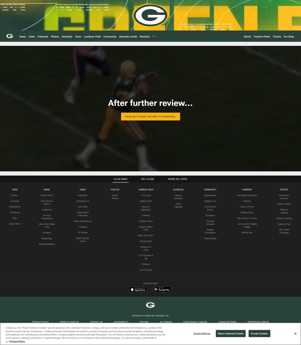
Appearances (210, 195)
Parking (145, 215)
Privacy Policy (40, 322)
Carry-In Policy (247, 206)
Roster (15, 195)
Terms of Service (69, 322)
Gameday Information (247, 195)
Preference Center (258, 322)
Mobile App (46, 238)
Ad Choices (166, 322)
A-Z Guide (146, 195)
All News (47, 232)
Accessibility (121, 322)
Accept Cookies (259, 333)
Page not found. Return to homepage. (150, 116)
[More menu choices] (153, 36)
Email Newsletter (47, 244)
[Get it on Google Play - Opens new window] (162, 291)
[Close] (295, 334)
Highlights (82, 195)
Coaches (15, 201)
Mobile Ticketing (284, 218)
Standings (15, 212)
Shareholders (210, 238)
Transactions (15, 206)
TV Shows (82, 232)
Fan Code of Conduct (247, 218)
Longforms (47, 209)
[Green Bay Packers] (150, 305)
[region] (150, 334)
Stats (14, 218)
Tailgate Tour (210, 201)
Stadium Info (146, 201)
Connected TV (82, 201)
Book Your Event (146, 235)
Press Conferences (82, 221)
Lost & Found (146, 270)
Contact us (96, 322)
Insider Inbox (47, 195)
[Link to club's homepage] (10, 36)
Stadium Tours (146, 221)
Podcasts (82, 227)
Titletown (145, 264)
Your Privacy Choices (195, 322)
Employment (146, 241)
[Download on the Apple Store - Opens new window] (138, 290)
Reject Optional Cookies (231, 333)
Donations (210, 215)
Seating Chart (247, 212)
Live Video (82, 206)
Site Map (144, 322)
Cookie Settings (227, 322)
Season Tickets (284, 204)
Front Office (14, 224)
